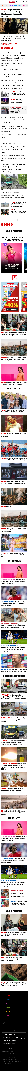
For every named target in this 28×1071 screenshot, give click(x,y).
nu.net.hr (4, 1063)
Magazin (8, 1007)
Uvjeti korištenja (6, 1037)
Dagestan (10, 220)
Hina (16, 43)
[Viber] (9, 48)
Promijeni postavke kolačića (9, 1043)
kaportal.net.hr (20, 1057)
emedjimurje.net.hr (6, 1057)
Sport (8, 999)
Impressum (5, 1034)
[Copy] (12, 48)
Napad (20, 220)
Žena (7, 1015)
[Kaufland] (14, 278)
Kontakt (14, 1040)
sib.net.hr (14, 1057)
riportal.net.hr (14, 1059)
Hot (7, 1003)
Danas (8, 995)
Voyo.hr (12, 1053)
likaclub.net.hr (10, 1063)
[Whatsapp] (7, 48)
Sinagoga (4, 220)
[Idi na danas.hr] (13, 1)
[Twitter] (5, 48)
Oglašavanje (12, 1034)
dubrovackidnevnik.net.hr (8, 1061)
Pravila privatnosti (7, 1040)
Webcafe (8, 1011)
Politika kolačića (15, 1037)
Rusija (15, 220)
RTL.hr (3, 1053)
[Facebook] (2, 48)
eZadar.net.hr (18, 1061)
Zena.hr (7, 1053)
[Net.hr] (11, 1048)
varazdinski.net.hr (6, 1059)
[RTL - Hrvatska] (4, 1048)
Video (7, 1019)
